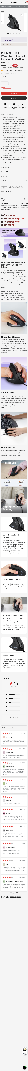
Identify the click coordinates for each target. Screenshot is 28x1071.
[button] (14, 694)
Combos (15, 6)
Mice (9, 6)
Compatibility (5, 172)
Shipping (10, 67)
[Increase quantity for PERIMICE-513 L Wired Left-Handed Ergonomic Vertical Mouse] (7, 83)
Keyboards (3, 6)
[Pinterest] (10, 191)
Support (3, 180)
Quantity (3, 80)
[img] (8, 734)
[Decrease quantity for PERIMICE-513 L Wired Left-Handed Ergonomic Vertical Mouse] (2, 83)
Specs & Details (5, 167)
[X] (8, 191)
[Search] (23, 2)
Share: (2, 191)
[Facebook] (6, 191)
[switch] (24, 1054)
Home (2, 11)
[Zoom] (22, 15)
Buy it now (14, 98)
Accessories (22, 6)
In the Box (4, 176)
